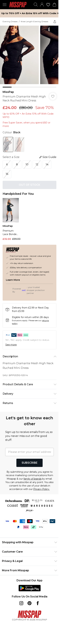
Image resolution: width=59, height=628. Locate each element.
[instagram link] (21, 603)
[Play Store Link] (30, 588)
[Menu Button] (5, 5)
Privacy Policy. (41, 489)
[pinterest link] (29, 603)
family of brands (32, 478)
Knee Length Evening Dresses (34, 21)
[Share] (55, 21)
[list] (29, 56)
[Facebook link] (38, 603)
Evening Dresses (10, 21)
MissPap (8, 92)
